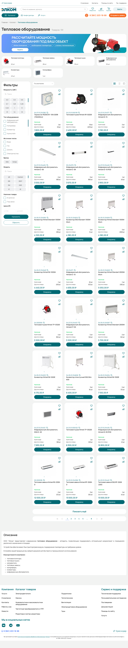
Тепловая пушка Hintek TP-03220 (47, 325)
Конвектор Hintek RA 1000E (44, 377)
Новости (5, 611)
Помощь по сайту (107, 3)
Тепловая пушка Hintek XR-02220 (79, 115)
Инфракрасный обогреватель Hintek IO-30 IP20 (110, 431)
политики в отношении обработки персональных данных (34, 637)
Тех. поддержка (121, 3)
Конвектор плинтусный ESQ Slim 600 (79, 378)
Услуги (4, 594)
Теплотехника (67, 598)
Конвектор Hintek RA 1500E (108, 377)
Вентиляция (66, 602)
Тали (63, 611)
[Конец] (101, 518)
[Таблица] (124, 83)
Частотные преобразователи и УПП (30, 609)
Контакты (95, 3)
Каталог (13, 22)
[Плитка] (114, 83)
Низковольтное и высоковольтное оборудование (29, 603)
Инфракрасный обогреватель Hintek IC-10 (78, 273)
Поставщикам (106, 602)
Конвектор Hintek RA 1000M (45, 272)
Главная (5, 22)
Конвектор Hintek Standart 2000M (111, 325)
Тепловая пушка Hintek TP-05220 (79, 430)
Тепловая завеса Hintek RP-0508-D (79, 483)
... (87, 519)
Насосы (19, 598)
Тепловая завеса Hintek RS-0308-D (47, 483)
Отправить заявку (117, 15)
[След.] (97, 518)
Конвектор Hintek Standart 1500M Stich (111, 221)
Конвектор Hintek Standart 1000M (47, 220)
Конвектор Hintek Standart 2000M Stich (111, 273)
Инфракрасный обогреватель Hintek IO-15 (110, 116)
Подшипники (66, 594)
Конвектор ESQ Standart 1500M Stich (78, 221)
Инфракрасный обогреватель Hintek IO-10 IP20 (110, 168)
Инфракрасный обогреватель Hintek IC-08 (78, 168)
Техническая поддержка (111, 594)
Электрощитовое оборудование (74, 607)
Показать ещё (79, 511)
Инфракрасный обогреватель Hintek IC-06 (46, 168)
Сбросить (16, 222)
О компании (84, 3)
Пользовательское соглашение (113, 598)
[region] (16, 106)
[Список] (119, 83)
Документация (107, 607)
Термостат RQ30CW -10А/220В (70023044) (46, 116)
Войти (119, 9)
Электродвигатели (23, 594)
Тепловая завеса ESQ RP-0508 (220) (110, 483)
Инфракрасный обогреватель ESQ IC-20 (46, 431)
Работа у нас (7, 607)
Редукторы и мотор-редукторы (28, 614)
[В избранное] (59, 90)
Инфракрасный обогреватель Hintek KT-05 (78, 326)
